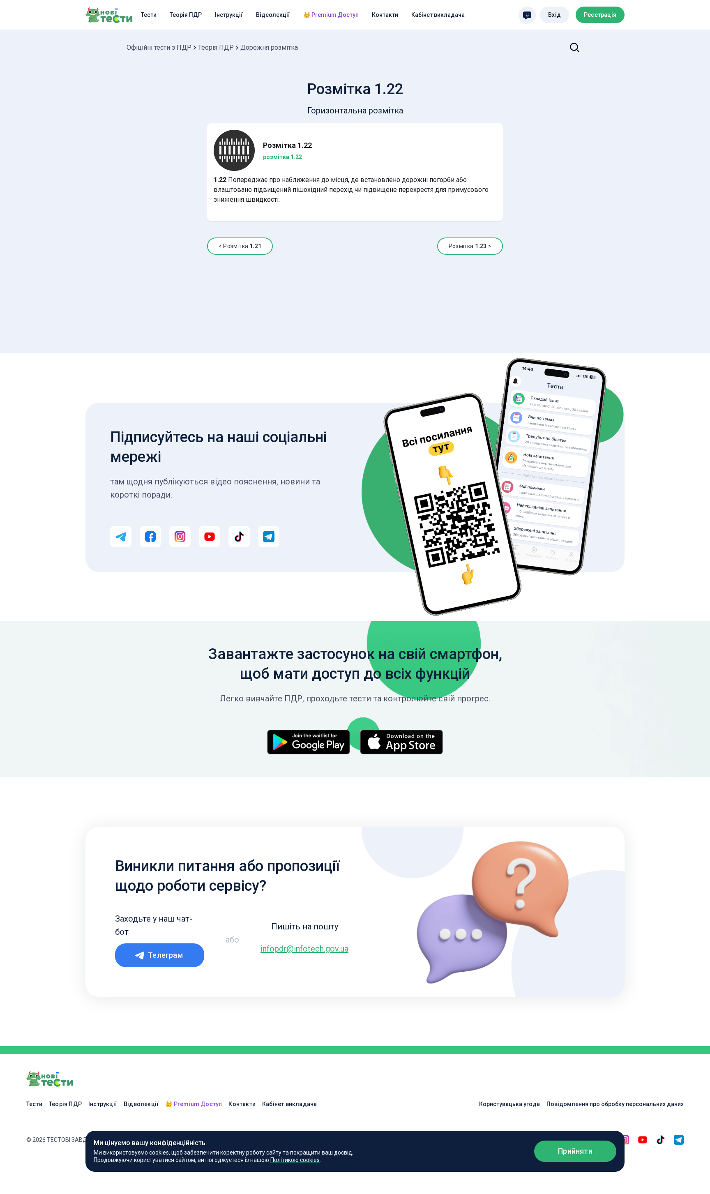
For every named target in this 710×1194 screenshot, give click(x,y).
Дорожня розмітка (269, 47)
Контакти (385, 15)
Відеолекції (273, 15)
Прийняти (575, 1151)
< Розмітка (240, 246)
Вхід (554, 15)
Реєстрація (600, 15)
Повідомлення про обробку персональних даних (615, 1104)
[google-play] (308, 742)
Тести (149, 15)
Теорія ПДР (186, 15)
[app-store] (401, 742)
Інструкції (229, 15)
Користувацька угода (509, 1104)
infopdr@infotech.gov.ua (304, 949)
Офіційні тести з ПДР (159, 47)
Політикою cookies (295, 1160)
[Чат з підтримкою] (527, 15)
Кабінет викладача (438, 15)
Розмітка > (470, 246)
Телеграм (165, 955)
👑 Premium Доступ (331, 15)
